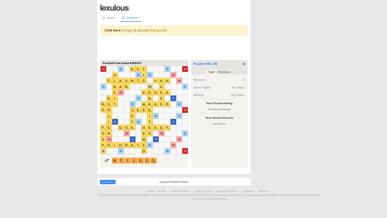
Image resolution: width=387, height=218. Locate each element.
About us (264, 191)
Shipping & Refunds (227, 191)
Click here (113, 30)
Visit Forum (108, 181)
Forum (151, 191)
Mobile (162, 191)
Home (111, 18)
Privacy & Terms (203, 191)
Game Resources (180, 191)
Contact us (248, 191)
